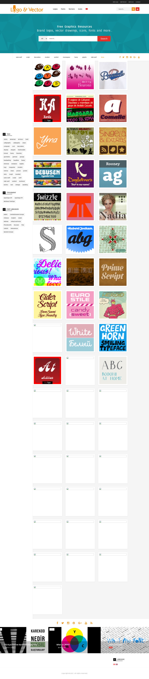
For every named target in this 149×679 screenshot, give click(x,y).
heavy (23, 160)
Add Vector (123, 2)
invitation (14, 164)
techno (6, 185)
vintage (17, 185)
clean (24, 143)
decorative (37, 57)
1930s (5, 139)
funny (76, 57)
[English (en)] (117, 664)
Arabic (5, 214)
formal (6, 153)
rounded (17, 174)
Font (110, 647)
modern (47, 57)
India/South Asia (16, 221)
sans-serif (19, 57)
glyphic (84, 57)
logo (5, 167)
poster (25, 171)
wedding (25, 185)
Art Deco (20, 139)
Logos (55, 9)
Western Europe (8, 232)
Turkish (6, 228)
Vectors (72, 9)
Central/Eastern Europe (17, 214)
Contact (138, 2)
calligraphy (16, 143)
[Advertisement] (16, 96)
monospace (66, 57)
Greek (20, 218)
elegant (13, 150)
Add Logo (115, 2)
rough (11, 174)
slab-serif (94, 57)
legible (22, 164)
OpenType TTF (19, 198)
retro (5, 174)
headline (16, 160)
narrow (6, 171)
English (13, 218)
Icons (80, 9)
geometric (7, 157)
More (102, 57)
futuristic (19, 153)
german (15, 157)
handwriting (7, 160)
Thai (22, 225)
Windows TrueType (9, 201)
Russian (16, 225)
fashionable (21, 150)
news (12, 171)
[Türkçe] (86, 10)
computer (7, 146)
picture (18, 171)
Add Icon (131, 2)
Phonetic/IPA (7, 225)
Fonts (63, 9)
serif (20, 178)
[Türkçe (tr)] (114, 664)
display (6, 150)
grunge (22, 157)
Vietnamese (14, 228)
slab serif (6, 181)
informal (6, 164)
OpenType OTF (8, 198)
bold (27, 139)
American (13, 139)
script (28, 57)
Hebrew (6, 221)
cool (13, 146)
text (12, 185)
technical (22, 181)
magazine (12, 167)
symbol (56, 57)
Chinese (6, 218)
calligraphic (7, 143)
